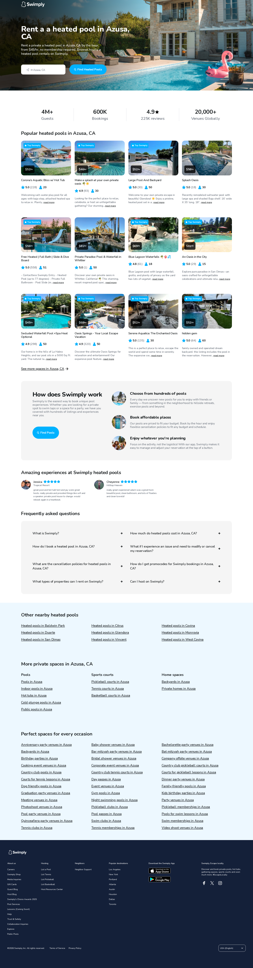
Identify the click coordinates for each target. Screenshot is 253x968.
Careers (11, 869)
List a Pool (46, 869)
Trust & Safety (14, 919)
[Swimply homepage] (126, 4)
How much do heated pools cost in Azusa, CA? (163, 533)
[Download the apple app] (160, 871)
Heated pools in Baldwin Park (43, 625)
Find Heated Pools (89, 69)
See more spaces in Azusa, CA (42, 369)
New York (113, 874)
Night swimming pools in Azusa (114, 800)
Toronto (112, 904)
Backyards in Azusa (176, 682)
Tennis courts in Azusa (107, 688)
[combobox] (43, 69)
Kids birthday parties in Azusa (183, 793)
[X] (212, 883)
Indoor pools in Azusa (36, 688)
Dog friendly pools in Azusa (41, 786)
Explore (10, 929)
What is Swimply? (46, 533)
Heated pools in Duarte (38, 632)
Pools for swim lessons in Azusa (185, 814)
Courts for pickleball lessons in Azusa (189, 772)
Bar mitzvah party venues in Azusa (116, 751)
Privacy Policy (75, 948)
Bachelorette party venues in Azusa (187, 745)
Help (9, 914)
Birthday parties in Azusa (39, 758)
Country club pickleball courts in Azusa (190, 765)
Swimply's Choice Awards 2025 (22, 899)
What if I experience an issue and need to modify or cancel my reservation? (172, 548)
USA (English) (226, 948)
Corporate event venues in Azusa (115, 765)
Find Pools (47, 433)
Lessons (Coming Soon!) (18, 909)
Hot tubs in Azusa (34, 695)
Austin (112, 889)
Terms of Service (57, 948)
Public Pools (13, 934)
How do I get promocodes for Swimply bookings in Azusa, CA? (171, 566)
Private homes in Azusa (179, 688)
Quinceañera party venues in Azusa (46, 821)
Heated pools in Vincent (108, 639)
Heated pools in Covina (178, 625)
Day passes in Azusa (106, 779)
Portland (113, 879)
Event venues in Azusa (107, 786)
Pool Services (13, 904)
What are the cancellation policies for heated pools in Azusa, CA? (72, 566)
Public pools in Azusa (36, 709)
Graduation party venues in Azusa (45, 793)
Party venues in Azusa (178, 800)
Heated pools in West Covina (183, 639)
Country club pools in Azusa (41, 772)
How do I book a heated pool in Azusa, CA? (64, 546)
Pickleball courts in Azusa (110, 682)
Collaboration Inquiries (17, 924)
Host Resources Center (52, 889)
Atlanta (112, 884)
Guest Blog (12, 889)
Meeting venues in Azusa (39, 800)
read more (48, 202)
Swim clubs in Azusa (106, 821)
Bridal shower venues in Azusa (113, 758)
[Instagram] (220, 883)
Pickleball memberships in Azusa (186, 807)
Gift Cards (12, 884)
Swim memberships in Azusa (182, 821)
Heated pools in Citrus (107, 625)
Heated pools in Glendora (110, 632)
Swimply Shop (14, 874)
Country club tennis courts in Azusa (117, 772)
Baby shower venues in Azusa (113, 745)
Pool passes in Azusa (106, 814)
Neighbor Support (83, 869)
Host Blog (12, 894)
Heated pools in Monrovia (180, 632)
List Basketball (48, 884)
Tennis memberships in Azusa (113, 828)
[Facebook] (204, 883)
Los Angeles (114, 869)
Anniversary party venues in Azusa (46, 745)
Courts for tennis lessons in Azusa (45, 779)
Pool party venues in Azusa (40, 814)
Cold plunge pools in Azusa (41, 702)
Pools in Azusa (31, 682)
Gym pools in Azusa (105, 793)
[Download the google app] (160, 879)
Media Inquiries (14, 879)
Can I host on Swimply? (147, 581)
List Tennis (46, 874)
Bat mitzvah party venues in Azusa (187, 751)
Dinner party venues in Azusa (183, 779)
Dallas (112, 899)
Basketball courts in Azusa (110, 695)
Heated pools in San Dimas (40, 639)
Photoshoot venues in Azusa (41, 807)
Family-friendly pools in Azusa (184, 786)
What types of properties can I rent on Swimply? (68, 581)
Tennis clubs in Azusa (36, 828)
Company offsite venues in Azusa (185, 758)
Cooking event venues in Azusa (43, 765)
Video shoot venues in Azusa (182, 828)
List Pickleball (47, 879)
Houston (113, 894)
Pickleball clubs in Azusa (109, 807)
